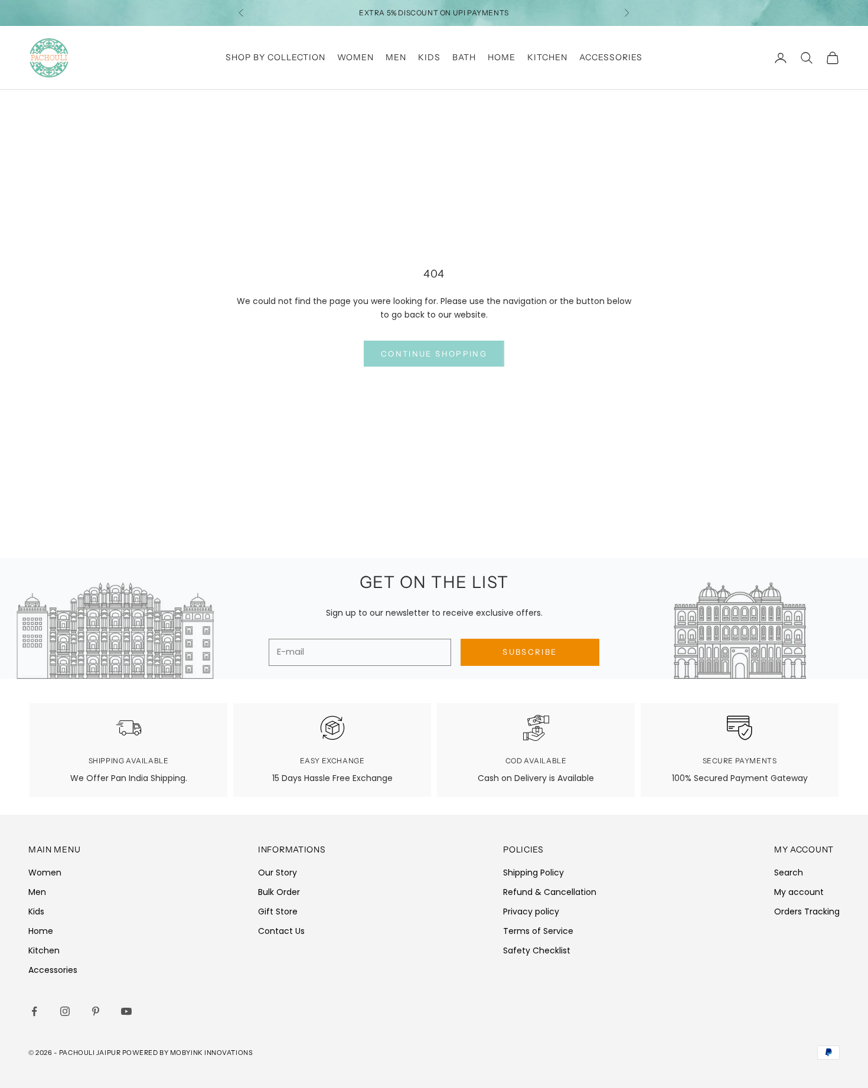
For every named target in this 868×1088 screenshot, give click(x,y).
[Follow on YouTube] (126, 1011)
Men (396, 57)
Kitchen (547, 57)
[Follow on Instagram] (65, 1011)
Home (501, 57)
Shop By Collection (275, 57)
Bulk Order (279, 892)
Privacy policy (531, 911)
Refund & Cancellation (549, 892)
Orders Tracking (807, 911)
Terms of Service (538, 931)
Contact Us (281, 931)
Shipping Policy (533, 872)
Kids (429, 57)
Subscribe (529, 651)
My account (799, 892)
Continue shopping (434, 353)
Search (788, 872)
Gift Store (278, 911)
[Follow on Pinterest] (96, 1011)
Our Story (277, 872)
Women (355, 57)
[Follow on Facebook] (34, 1011)
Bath (464, 57)
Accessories (610, 57)
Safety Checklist (536, 950)
